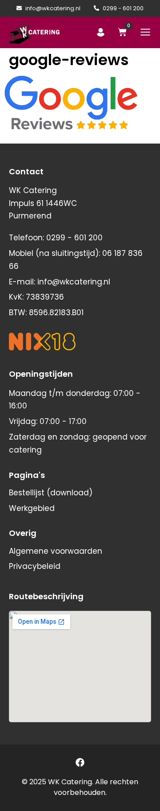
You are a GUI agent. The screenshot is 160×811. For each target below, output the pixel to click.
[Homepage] (34, 32)
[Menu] (145, 32)
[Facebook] (80, 762)
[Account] (100, 32)
